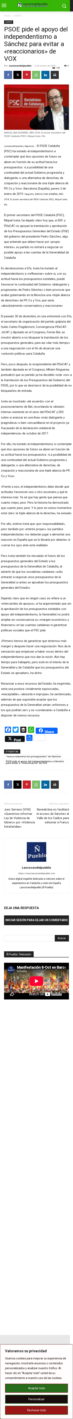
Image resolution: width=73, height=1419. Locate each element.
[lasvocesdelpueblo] (33, 5)
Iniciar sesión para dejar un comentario (36, 920)
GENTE (17, 15)
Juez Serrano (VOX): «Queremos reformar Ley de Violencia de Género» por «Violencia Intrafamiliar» (19, 818)
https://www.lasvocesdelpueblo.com (36, 873)
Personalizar (36, 1399)
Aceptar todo (36, 1388)
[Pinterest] (27, 75)
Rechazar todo (36, 1410)
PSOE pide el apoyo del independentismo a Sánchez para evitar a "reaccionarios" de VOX (35, 761)
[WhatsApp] (36, 75)
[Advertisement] (34, 1074)
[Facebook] (8, 75)
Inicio (7, 15)
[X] (17, 75)
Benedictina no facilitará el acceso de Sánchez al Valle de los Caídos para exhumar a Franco (52, 816)
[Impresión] (55, 75)
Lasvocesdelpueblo (20, 65)
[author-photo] (36, 861)
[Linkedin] (45, 75)
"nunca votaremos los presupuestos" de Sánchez (33, 756)
